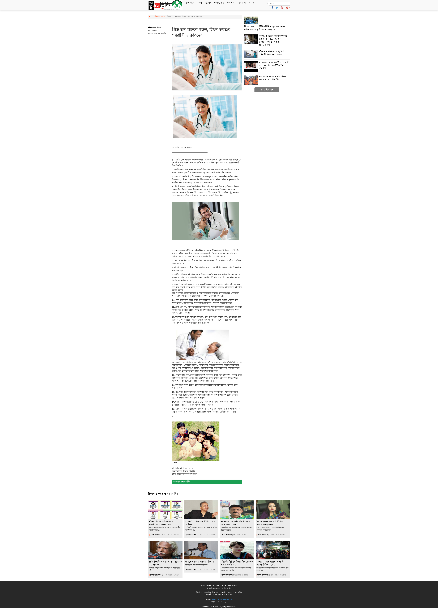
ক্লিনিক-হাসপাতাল (159, 16)
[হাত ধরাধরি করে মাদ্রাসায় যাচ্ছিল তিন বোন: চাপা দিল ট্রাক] (266, 84)
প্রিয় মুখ (208, 2)
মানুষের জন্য (219, 2)
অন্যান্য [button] (252, 2)
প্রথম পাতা (190, 2)
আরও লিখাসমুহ (266, 89)
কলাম (199, 2)
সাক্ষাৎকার (231, 2)
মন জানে (242, 2)
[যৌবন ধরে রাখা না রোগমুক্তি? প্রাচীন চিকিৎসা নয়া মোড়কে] (266, 57)
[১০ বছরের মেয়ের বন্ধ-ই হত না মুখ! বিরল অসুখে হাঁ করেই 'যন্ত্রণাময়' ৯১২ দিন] (266, 71)
